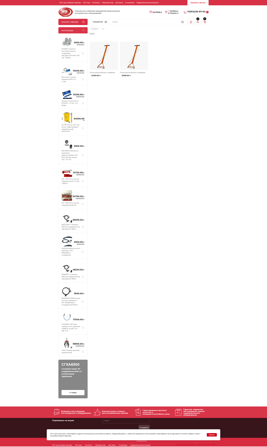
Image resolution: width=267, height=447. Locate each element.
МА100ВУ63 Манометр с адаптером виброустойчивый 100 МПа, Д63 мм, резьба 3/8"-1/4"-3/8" (70, 155)
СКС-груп (86, 3)
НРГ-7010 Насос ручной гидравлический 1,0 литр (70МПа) (70, 181)
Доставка (119, 3)
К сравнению (92, 44)
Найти (182, 22)
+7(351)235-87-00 (196, 11)
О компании (129, 3)
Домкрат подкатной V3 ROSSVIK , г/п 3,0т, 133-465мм (70, 103)
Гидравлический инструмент (147, 3)
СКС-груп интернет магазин (70, 3)
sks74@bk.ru (157, 12)
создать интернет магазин (185, 444)
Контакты (96, 3)
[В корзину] (82, 53)
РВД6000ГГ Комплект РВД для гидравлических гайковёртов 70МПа (71, 277)
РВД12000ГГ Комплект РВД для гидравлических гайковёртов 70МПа (71, 227)
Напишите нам (107, 3)
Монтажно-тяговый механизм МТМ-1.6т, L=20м (69, 79)
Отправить (144, 428)
